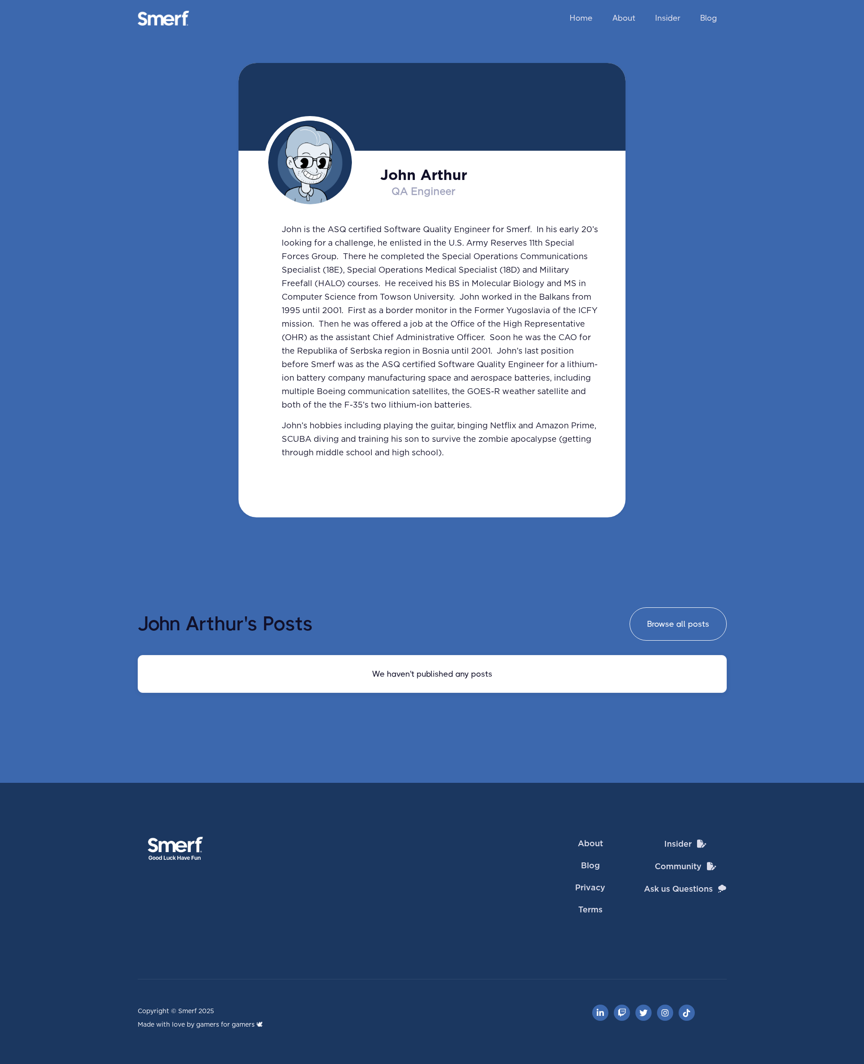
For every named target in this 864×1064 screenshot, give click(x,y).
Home (581, 17)
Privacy (590, 888)
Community (678, 867)
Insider (667, 17)
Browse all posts (678, 624)
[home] (163, 18)
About (623, 17)
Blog (708, 17)
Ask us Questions (678, 889)
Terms (590, 910)
